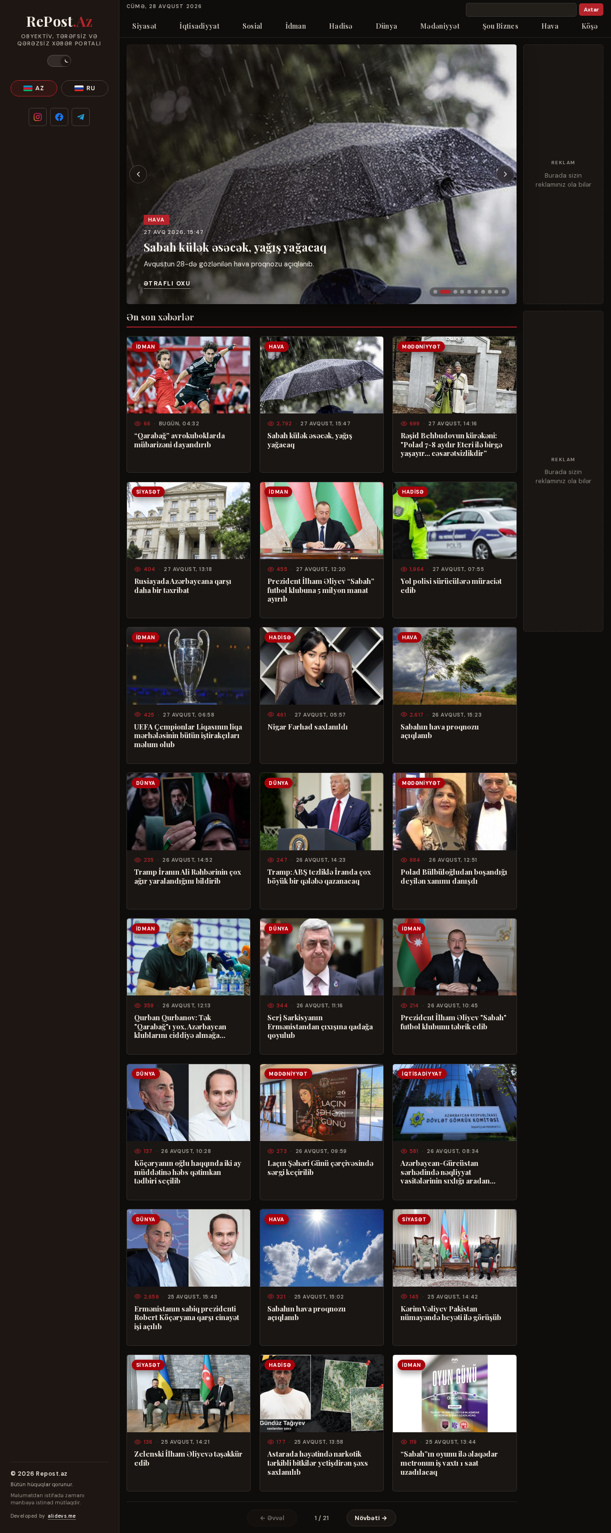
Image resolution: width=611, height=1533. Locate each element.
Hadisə (341, 26)
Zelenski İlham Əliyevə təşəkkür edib (188, 1458)
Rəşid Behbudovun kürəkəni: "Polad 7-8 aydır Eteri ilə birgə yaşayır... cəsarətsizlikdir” (451, 444)
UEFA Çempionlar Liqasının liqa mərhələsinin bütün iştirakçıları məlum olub (188, 735)
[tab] (435, 292)
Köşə (589, 26)
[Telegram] (81, 117)
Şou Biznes (500, 26)
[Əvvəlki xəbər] (138, 174)
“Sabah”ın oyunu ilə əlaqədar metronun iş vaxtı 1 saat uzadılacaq (449, 1462)
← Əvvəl (272, 1518)
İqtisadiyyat (199, 26)
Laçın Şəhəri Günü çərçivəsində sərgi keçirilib (320, 1167)
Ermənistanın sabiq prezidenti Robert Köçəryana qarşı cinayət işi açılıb (186, 1317)
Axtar (591, 9)
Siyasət (144, 26)
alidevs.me (61, 1516)
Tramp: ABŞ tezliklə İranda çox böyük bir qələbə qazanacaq (319, 876)
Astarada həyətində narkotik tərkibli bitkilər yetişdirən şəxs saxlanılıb (317, 1462)
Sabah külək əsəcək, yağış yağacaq (235, 247)
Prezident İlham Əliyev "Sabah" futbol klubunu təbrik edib (453, 1022)
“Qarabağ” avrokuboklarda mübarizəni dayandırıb (179, 440)
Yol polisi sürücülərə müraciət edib (451, 585)
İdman (295, 26)
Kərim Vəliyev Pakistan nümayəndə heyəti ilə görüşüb (450, 1313)
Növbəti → (371, 1518)
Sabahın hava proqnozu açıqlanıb (439, 731)
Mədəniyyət (440, 26)
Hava (549, 26)
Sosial (252, 26)
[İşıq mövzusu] (59, 61)
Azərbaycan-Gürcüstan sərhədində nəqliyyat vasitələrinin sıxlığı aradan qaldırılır (445, 1172)
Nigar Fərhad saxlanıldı (307, 726)
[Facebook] (59, 117)
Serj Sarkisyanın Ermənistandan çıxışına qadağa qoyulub (320, 1026)
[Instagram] (38, 117)
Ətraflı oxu (167, 283)
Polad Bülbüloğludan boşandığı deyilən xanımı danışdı (453, 876)
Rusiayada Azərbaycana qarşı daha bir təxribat (183, 585)
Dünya (386, 26)
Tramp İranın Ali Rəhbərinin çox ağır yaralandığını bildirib (187, 876)
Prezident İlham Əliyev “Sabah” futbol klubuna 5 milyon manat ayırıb (320, 590)
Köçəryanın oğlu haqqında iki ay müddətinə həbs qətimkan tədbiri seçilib (187, 1172)
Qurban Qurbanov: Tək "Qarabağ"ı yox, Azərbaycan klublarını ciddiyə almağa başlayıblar (180, 1026)
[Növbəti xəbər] (505, 174)
